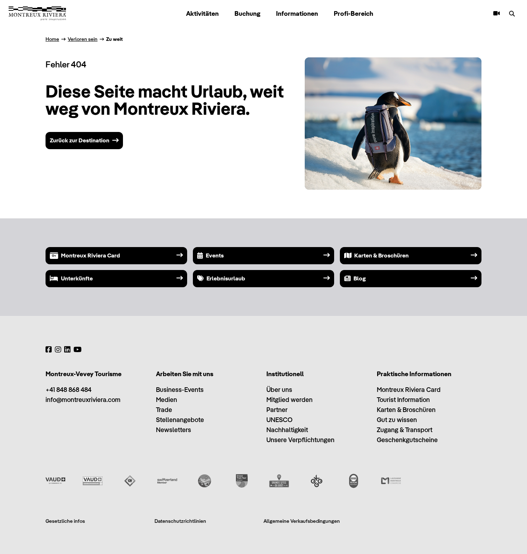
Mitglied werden (289, 400)
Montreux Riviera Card (409, 389)
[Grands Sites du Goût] (279, 481)
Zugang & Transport (404, 430)
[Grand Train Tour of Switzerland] (242, 481)
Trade (164, 410)
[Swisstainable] (204, 481)
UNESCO (279, 420)
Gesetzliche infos (65, 521)
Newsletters (173, 430)
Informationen (297, 13)
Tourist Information (403, 400)
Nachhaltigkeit (287, 430)
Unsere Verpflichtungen (300, 440)
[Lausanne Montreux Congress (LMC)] (391, 481)
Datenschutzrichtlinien (180, 521)
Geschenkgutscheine (407, 440)
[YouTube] (77, 350)
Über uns (279, 389)
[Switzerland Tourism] (167, 481)
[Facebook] (49, 350)
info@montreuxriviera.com (83, 400)
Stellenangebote (180, 420)
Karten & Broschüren (406, 410)
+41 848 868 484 (68, 389)
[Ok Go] (316, 481)
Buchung (247, 13)
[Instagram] (58, 350)
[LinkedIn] (67, 350)
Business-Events (180, 389)
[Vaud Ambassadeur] (93, 481)
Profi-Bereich (353, 13)
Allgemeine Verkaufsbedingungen (302, 521)
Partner (277, 410)
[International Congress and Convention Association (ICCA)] (354, 481)
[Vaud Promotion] (55, 481)
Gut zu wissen (397, 420)
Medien (166, 400)
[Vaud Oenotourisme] (130, 481)
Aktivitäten (202, 13)
